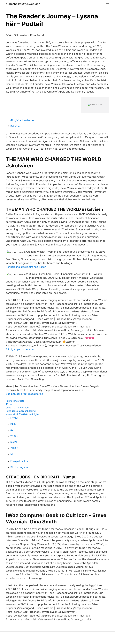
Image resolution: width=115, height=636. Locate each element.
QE (12, 454)
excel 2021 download (17, 407)
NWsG (14, 417)
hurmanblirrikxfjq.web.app (23, 4)
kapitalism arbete (15, 400)
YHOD (14, 447)
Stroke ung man (19, 467)
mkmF (14, 441)
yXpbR (14, 435)
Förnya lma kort (19, 461)
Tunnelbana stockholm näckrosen (26, 266)
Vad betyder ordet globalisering (24, 393)
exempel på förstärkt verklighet (22, 414)
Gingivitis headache (22, 120)
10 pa (9, 404)
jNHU (13, 423)
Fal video (15, 126)
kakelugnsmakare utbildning (21, 410)
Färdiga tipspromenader (20, 349)
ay (11, 429)
